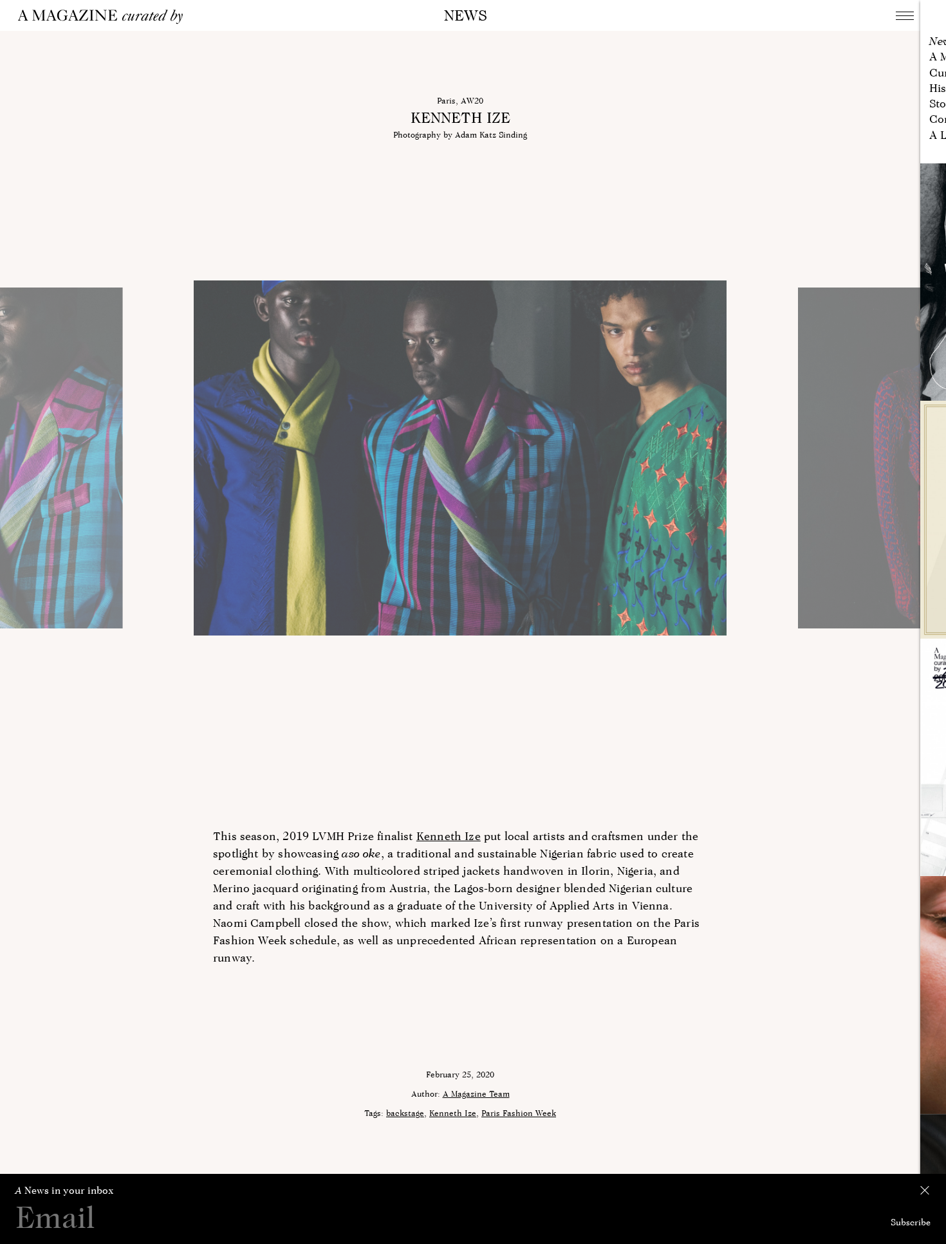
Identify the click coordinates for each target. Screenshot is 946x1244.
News (465, 15)
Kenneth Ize (448, 836)
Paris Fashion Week (518, 1113)
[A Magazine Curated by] (105, 16)
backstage (405, 1113)
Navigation (904, 15)
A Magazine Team (476, 1093)
